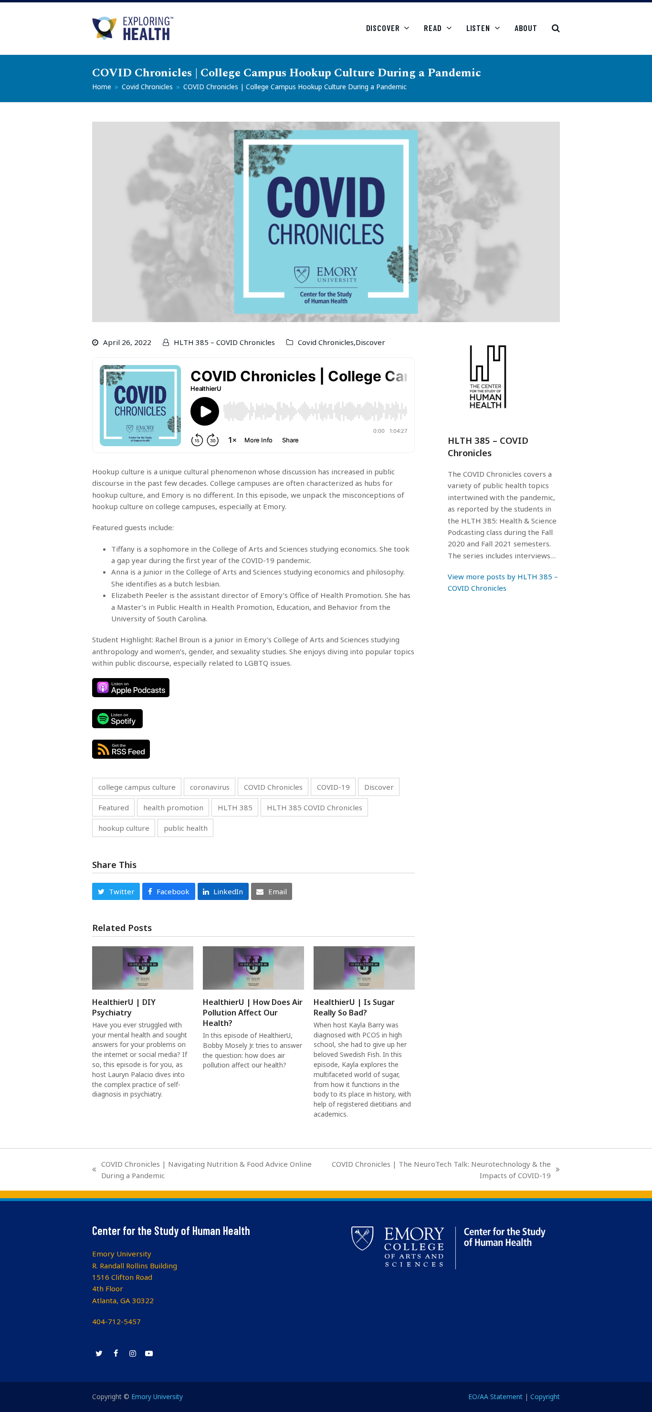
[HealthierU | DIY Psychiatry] (142, 967)
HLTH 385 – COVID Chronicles (224, 342)
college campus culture (137, 787)
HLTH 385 (235, 807)
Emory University (157, 1396)
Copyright (545, 1396)
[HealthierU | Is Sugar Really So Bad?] (364, 967)
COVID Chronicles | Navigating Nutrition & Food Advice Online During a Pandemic (202, 1170)
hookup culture (123, 828)
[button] (556, 28)
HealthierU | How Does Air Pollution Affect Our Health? (253, 1012)
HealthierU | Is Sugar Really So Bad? (354, 1007)
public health (186, 828)
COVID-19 (333, 787)
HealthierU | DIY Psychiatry (124, 1007)
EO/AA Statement (495, 1396)
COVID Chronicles (273, 787)
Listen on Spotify (117, 718)
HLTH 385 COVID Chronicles (314, 807)
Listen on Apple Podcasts (130, 687)
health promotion (173, 807)
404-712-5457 (116, 1321)
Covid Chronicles (326, 342)
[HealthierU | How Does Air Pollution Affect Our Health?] (253, 967)
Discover (370, 342)
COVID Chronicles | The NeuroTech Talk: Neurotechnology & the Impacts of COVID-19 (438, 1170)
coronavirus (210, 787)
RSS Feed (121, 749)
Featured (113, 807)
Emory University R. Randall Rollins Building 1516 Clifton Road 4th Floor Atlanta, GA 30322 (134, 1277)
